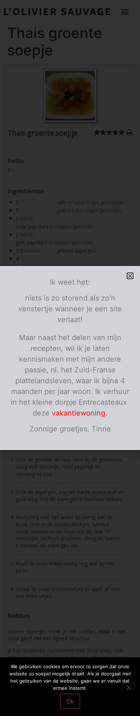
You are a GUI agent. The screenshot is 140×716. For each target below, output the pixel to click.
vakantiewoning (78, 413)
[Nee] (128, 686)
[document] (70, 358)
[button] (130, 276)
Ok (70, 701)
